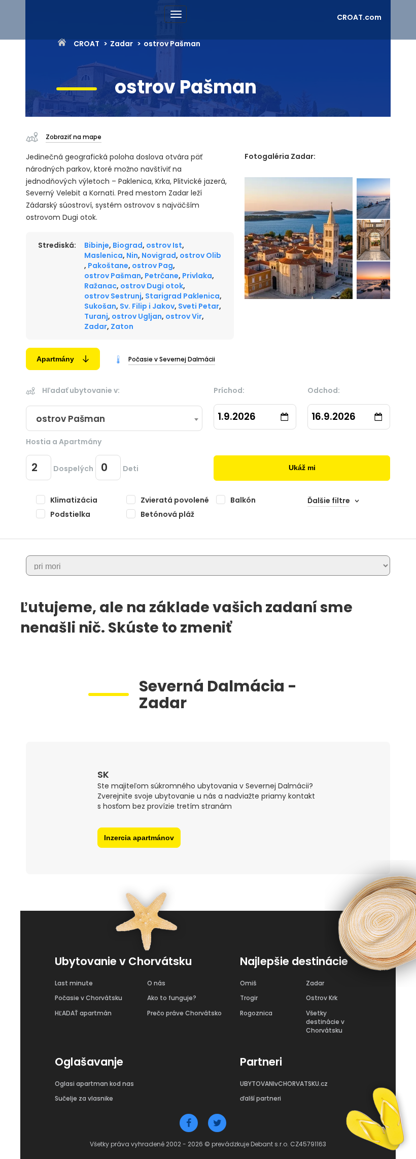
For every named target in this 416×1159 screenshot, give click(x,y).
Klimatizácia (73, 500)
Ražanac (100, 286)
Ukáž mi (302, 467)
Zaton (122, 326)
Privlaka (197, 276)
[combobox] (114, 419)
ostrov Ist (164, 245)
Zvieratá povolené (175, 500)
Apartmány (55, 359)
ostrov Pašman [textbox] (70, 419)
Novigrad (159, 255)
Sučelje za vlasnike (84, 1098)
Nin (132, 255)
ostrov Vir (183, 316)
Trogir (249, 998)
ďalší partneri (260, 1098)
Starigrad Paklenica (182, 296)
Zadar (121, 44)
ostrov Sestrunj (113, 296)
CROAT (86, 44)
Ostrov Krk (321, 998)
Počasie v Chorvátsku (88, 998)
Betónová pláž (167, 514)
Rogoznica (256, 1013)
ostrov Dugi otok (151, 286)
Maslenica (103, 255)
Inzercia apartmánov (139, 838)
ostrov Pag (152, 265)
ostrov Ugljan (137, 316)
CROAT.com (359, 17)
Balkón (243, 500)
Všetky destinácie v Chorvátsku (325, 1022)
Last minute (74, 983)
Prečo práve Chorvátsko (184, 1013)
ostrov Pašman (112, 276)
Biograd (128, 245)
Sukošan (100, 306)
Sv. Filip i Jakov (147, 306)
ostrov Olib (200, 255)
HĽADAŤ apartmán (83, 1013)
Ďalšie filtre (328, 500)
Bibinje (96, 245)
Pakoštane (108, 265)
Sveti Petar (198, 306)
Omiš (248, 983)
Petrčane (162, 276)
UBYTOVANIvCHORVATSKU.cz (284, 1083)
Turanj (96, 316)
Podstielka (70, 514)
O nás (156, 983)
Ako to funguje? (171, 998)
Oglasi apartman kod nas (94, 1083)
